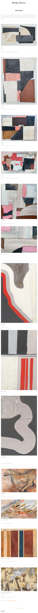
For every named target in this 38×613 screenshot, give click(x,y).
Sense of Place (9, 463)
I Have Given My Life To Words (12, 600)
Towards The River (10, 523)
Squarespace (21, 608)
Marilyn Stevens (19, 2)
